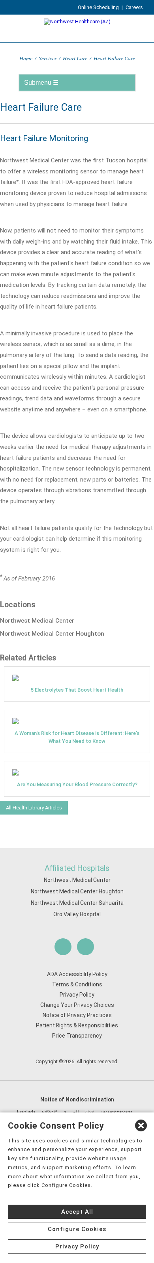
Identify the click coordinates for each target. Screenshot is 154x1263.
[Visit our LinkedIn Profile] (85, 946)
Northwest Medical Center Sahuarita (77, 903)
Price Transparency (77, 1035)
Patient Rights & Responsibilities (77, 1025)
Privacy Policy (77, 994)
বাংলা (89, 1112)
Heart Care (75, 58)
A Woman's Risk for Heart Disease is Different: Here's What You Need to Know (77, 737)
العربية (71, 1112)
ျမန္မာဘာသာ (116, 1112)
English (26, 1112)
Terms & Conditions (77, 984)
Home (25, 58)
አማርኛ (49, 1112)
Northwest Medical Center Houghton (77, 891)
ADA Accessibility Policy (77, 974)
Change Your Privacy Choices (77, 1005)
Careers (134, 7)
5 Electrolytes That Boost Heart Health (77, 690)
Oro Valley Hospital (77, 914)
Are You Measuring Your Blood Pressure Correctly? (77, 784)
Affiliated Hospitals (77, 868)
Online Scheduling (98, 7)
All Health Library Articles (34, 808)
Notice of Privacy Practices (77, 1015)
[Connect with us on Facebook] (62, 946)
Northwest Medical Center (77, 880)
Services (47, 58)
